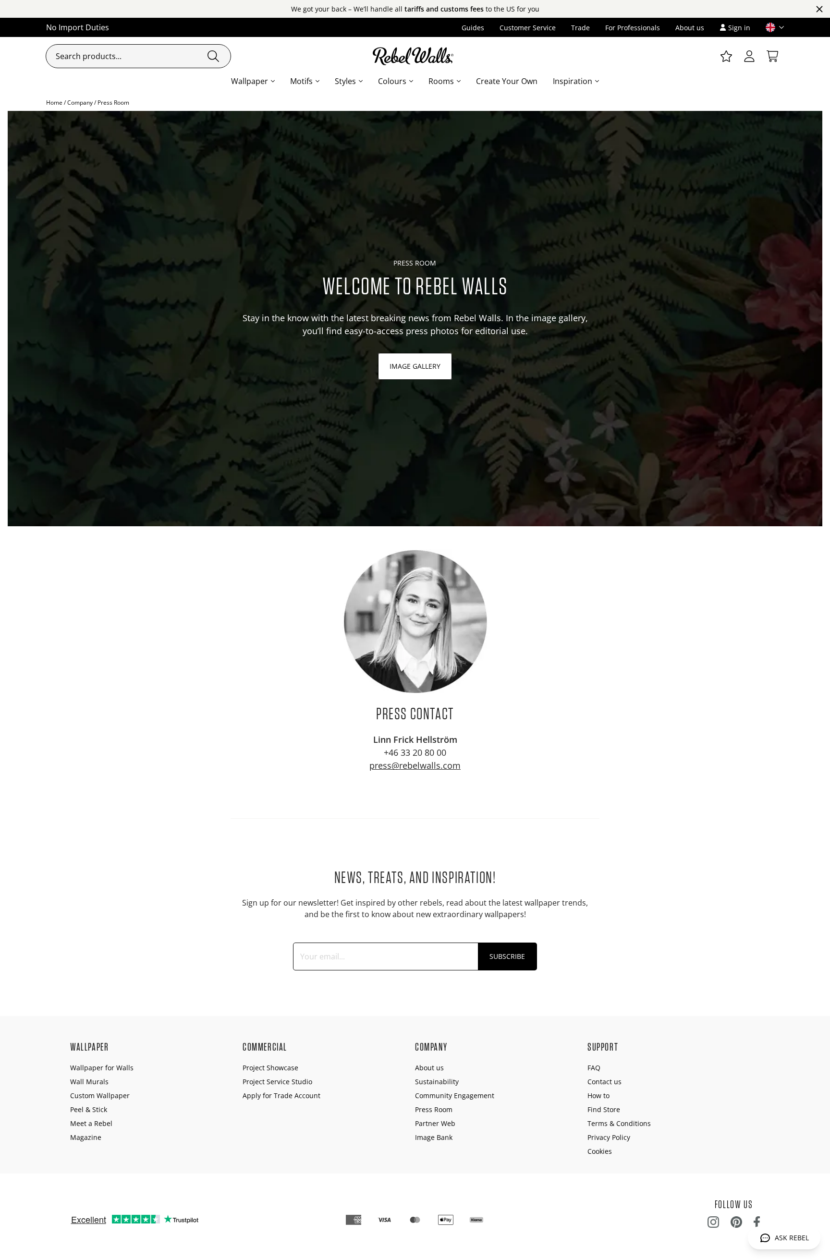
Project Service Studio (277, 1081)
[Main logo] (415, 56)
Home (54, 102)
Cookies (599, 1151)
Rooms (441, 81)
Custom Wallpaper (100, 1095)
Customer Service (528, 27)
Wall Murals (89, 1081)
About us (689, 27)
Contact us (604, 1081)
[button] (771, 27)
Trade (580, 27)
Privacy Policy (608, 1137)
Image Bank (433, 1137)
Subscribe (507, 956)
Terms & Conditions (619, 1123)
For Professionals (632, 27)
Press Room (433, 1109)
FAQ (593, 1067)
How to (598, 1095)
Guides (473, 27)
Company (80, 102)
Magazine (85, 1137)
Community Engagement (454, 1095)
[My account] (749, 56)
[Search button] (213, 56)
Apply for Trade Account (281, 1095)
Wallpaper (249, 81)
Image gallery (415, 366)
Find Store (603, 1109)
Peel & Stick (88, 1109)
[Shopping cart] (772, 56)
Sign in (739, 27)
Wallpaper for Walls (102, 1067)
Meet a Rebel (91, 1123)
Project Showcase (270, 1067)
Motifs (301, 81)
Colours (392, 81)
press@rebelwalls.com (415, 765)
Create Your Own (506, 81)
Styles (345, 81)
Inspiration (572, 81)
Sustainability (437, 1081)
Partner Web (435, 1123)
